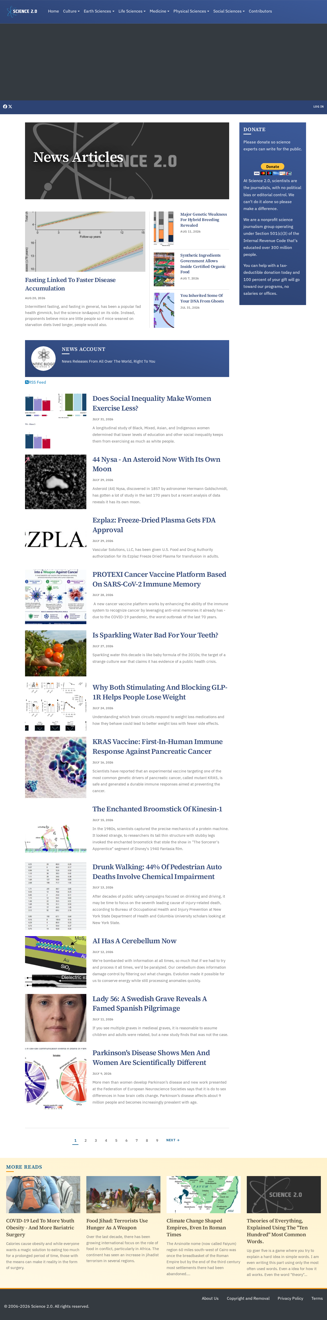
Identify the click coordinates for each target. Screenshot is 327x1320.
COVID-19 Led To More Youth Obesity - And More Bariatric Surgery (40, 1227)
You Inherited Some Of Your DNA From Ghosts (202, 298)
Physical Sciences (189, 11)
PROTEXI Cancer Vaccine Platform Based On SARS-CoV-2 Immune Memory (159, 579)
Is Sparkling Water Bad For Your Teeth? (155, 635)
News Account (84, 349)
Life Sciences (131, 11)
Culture (70, 11)
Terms (317, 1298)
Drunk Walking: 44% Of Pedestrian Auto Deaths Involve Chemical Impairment (157, 871)
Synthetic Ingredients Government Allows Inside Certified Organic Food (202, 263)
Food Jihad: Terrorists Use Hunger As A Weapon (117, 1224)
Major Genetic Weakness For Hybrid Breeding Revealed (203, 219)
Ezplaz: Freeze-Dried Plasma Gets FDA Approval (154, 525)
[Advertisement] (163, 62)
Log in (318, 106)
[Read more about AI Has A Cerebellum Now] (55, 962)
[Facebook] (5, 106)
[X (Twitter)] (10, 106)
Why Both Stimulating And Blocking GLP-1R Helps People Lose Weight (159, 692)
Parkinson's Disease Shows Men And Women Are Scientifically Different (151, 1057)
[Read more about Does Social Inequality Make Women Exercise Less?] (55, 421)
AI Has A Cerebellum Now (134, 941)
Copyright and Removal (248, 1298)
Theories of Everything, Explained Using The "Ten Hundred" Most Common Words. (277, 1231)
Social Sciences (227, 11)
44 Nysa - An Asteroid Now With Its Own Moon (156, 464)
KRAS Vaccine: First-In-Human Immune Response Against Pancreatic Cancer (157, 746)
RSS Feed (37, 382)
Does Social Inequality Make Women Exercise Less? (151, 403)
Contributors (260, 11)
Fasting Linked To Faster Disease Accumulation (70, 284)
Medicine (158, 11)
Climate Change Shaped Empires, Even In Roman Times (196, 1227)
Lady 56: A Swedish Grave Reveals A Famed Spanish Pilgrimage (149, 1003)
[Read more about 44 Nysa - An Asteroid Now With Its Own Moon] (55, 482)
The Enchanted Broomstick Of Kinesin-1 (157, 809)
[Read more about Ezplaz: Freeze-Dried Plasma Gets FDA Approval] (55, 539)
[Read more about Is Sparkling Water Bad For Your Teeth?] (55, 653)
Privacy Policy (290, 1298)
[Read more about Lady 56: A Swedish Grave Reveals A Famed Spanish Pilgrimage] (55, 1018)
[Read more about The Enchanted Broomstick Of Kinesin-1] (55, 830)
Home (53, 11)
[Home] (24, 11)
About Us (210, 1298)
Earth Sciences (97, 11)
